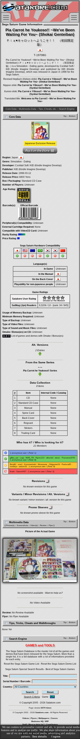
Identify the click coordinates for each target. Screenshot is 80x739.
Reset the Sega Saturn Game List (21, 663)
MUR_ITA (30, 458)
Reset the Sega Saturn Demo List (58, 663)
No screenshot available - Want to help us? (40, 593)
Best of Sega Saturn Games (60, 669)
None (38, 227)
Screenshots (22, 525)
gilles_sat (14, 458)
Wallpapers (43, 718)
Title (5, 676)
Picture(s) (10, 525)
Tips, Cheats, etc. (47, 109)
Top (65, 116)
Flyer (51, 525)
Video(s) (34, 525)
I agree (55, 736)
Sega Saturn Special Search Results (24, 669)
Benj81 (13, 464)
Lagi (22, 458)
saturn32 (23, 466)
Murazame (42, 464)
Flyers (34, 718)
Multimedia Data (27, 109)
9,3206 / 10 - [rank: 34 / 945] (53, 305)
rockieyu (13, 466)
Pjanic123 (40, 458)
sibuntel (49, 458)
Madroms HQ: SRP (40, 721)
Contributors (52, 724)
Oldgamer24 (54, 464)
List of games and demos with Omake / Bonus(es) (37, 336)
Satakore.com (53, 702)
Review (43, 525)
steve (57, 458)
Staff (24, 724)
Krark (12, 471)
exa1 (20, 464)
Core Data (11, 109)
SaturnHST (21, 471)
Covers (54, 718)
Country (7, 686)
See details (39, 736)
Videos (25, 718)
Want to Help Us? (36, 724)
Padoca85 (66, 464)
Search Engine (67, 109)
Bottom (72, 116)
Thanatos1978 (68, 458)
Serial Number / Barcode (16, 681)
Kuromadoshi (30, 464)
